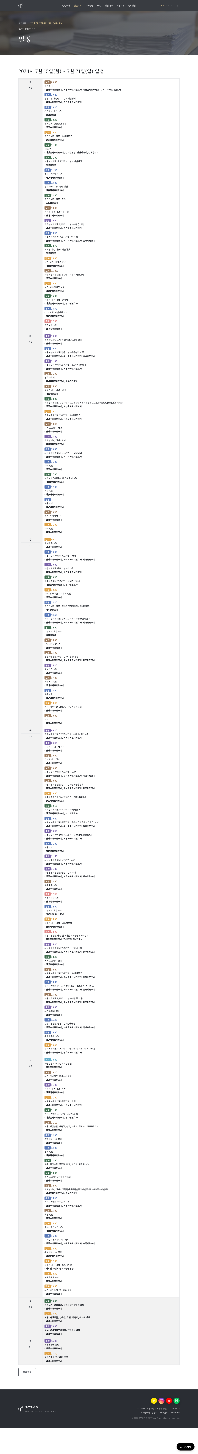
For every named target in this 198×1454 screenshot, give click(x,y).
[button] (50, 1409)
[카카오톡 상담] (154, 1401)
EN (168, 5)
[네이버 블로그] (177, 1401)
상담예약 (187, 1446)
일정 (25, 22)
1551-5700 (175, 1412)
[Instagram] (161, 1401)
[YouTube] (169, 1401)
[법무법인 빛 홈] (20, 5)
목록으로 (27, 1372)
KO (162, 5)
